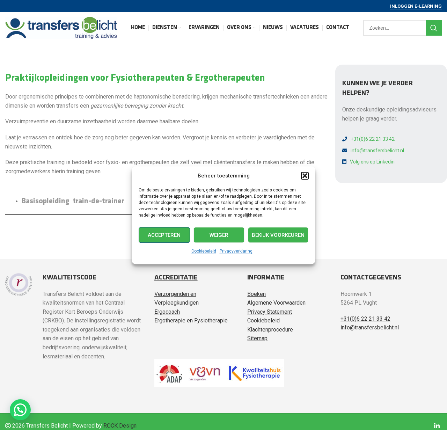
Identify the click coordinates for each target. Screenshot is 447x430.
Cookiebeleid (203, 251)
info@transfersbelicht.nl (377, 150)
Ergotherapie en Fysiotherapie (191, 320)
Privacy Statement (269, 311)
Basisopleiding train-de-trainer (73, 201)
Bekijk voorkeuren (278, 235)
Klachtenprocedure (270, 329)
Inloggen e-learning (416, 6)
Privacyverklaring (236, 251)
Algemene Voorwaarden (276, 302)
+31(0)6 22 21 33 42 (373, 139)
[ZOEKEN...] (434, 28)
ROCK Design (120, 425)
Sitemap (257, 338)
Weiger (219, 235)
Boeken (256, 294)
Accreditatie (176, 277)
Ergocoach (167, 311)
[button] (304, 175)
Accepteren (164, 235)
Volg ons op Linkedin (372, 162)
